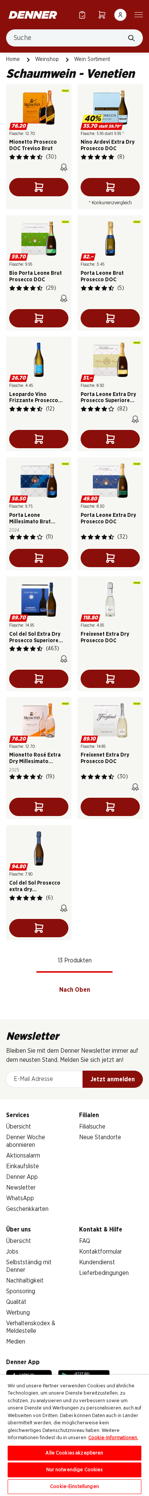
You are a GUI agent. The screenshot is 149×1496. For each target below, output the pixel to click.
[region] (74, 1435)
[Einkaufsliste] (82, 14)
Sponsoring (20, 1291)
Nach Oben (74, 990)
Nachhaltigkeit (25, 1281)
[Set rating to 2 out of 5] (19, 157)
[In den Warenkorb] (38, 187)
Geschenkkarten (27, 1209)
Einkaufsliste (22, 1166)
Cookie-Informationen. (113, 1437)
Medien (15, 1342)
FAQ (84, 1241)
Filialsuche (92, 1127)
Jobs (12, 1252)
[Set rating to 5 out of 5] (40, 157)
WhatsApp (20, 1198)
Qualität (16, 1302)
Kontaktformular (100, 1252)
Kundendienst (97, 1262)
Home (13, 59)
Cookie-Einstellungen (74, 1486)
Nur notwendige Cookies (74, 1469)
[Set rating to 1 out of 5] (12, 157)
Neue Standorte (100, 1137)
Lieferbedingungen (104, 1273)
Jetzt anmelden (113, 1079)
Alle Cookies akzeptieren (74, 1453)
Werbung (18, 1313)
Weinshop (47, 59)
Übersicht (18, 1127)
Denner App (22, 1177)
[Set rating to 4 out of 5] (33, 157)
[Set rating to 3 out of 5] (26, 157)
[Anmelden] (120, 15)
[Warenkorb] (102, 14)
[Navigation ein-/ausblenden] (139, 14)
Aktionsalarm (23, 1156)
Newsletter (21, 1188)
